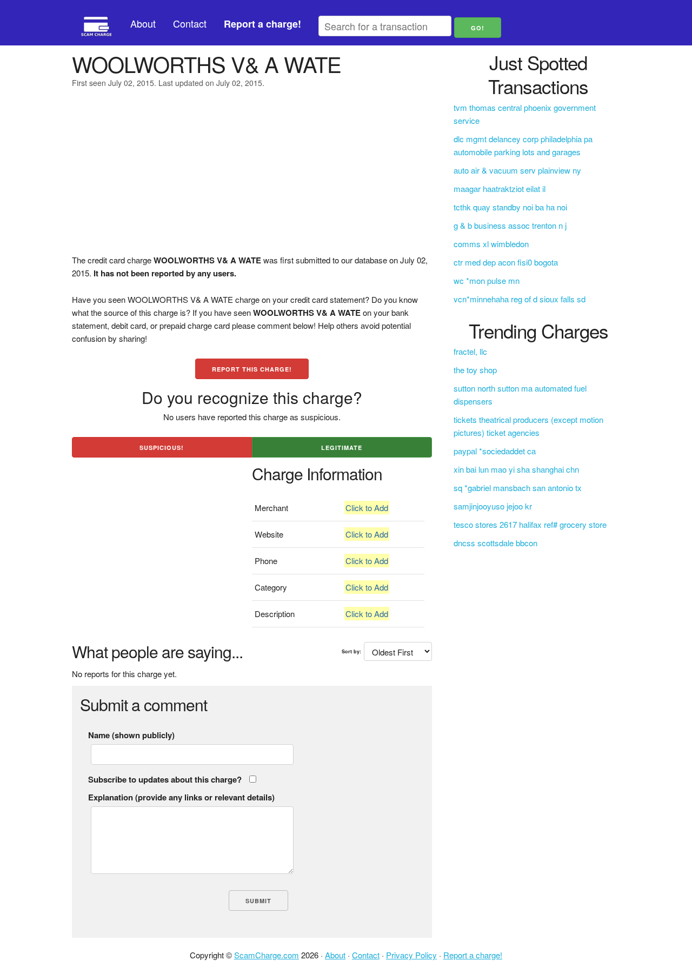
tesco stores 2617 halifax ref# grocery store (530, 524)
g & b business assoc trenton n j (510, 225)
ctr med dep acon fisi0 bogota (506, 262)
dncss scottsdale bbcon (495, 542)
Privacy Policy (411, 955)
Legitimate (341, 447)
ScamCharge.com (266, 955)
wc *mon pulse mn (487, 280)
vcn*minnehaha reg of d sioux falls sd (519, 298)
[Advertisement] (252, 178)
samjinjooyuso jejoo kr (493, 506)
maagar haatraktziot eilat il (499, 188)
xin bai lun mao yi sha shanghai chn (516, 469)
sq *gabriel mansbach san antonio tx (518, 487)
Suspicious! (161, 447)
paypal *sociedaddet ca (495, 450)
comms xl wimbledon (491, 243)
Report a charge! (472, 955)
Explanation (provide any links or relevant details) (181, 797)
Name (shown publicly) (131, 735)
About (143, 23)
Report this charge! (252, 369)
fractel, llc (470, 351)
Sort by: (351, 651)
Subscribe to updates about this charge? (165, 779)
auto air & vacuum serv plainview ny (517, 170)
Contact (190, 23)
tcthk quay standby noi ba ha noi (510, 207)
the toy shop (475, 369)
